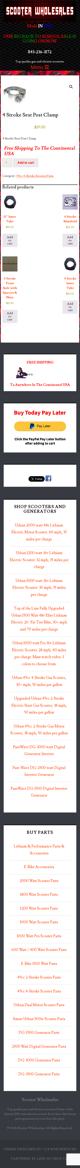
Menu (37, 67)
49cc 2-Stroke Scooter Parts (39, 977)
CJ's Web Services (60, 1149)
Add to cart (25, 162)
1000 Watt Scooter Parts (39, 922)
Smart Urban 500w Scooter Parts (39, 1019)
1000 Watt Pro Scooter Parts (39, 936)
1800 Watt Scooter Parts (39, 894)
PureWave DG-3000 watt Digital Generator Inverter (39, 751)
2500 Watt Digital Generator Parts (39, 1046)
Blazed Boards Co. (50, 1159)
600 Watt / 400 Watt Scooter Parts (39, 949)
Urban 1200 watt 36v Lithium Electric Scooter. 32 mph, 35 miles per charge (39, 560)
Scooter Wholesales (40, 1099)
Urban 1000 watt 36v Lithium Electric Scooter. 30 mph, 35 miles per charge (39, 587)
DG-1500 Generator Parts (39, 1032)
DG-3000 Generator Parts (39, 1060)
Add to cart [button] (10, 240)
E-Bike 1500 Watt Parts (39, 963)
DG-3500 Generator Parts (39, 1074)
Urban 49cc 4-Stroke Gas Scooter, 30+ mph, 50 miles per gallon (39, 681)
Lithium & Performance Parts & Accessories (39, 850)
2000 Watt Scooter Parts (39, 880)
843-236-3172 (40, 52)
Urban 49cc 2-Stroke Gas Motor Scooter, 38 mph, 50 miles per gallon (39, 730)
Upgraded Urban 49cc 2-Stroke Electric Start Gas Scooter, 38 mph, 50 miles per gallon (39, 705)
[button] (71, 86)
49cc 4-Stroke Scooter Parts (35, 176)
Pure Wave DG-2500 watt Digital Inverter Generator (39, 771)
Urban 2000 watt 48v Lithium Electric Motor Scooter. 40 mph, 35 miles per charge (39, 532)
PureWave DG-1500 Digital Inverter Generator (39, 792)
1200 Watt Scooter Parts (39, 908)
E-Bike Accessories (39, 867)
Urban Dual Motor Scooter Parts (39, 1005)
